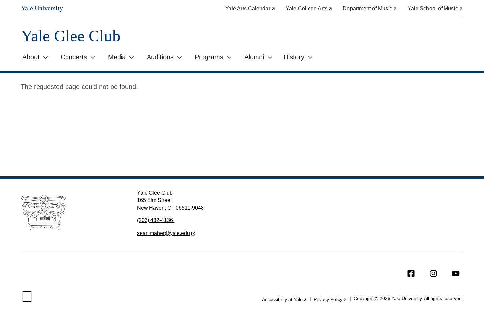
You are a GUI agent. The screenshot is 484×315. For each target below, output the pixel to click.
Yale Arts (250, 8)
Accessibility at (284, 299)
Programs (209, 57)
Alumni (254, 57)
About (31, 57)
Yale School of (435, 8)
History (294, 57)
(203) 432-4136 (155, 220)
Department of (370, 8)
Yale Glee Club (71, 36)
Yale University (42, 8)
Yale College (309, 8)
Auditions (160, 57)
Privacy (330, 299)
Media (117, 57)
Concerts (74, 57)
